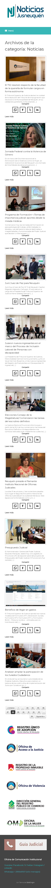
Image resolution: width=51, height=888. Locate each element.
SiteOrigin (30, 882)
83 (27, 708)
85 (38, 708)
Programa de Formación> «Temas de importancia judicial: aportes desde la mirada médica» (25, 217)
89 (18, 712)
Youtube (8, 865)
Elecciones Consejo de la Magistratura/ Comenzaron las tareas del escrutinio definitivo (24, 418)
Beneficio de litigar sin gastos (20, 609)
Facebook (18, 865)
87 (8, 712)
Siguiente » (40, 716)
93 (39, 712)
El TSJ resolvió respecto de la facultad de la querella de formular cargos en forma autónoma (25, 88)
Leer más (9, 116)
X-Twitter (29, 865)
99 (32, 716)
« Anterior (10, 708)
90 (23, 712)
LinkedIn (8, 868)
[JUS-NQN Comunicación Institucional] (25, 11)
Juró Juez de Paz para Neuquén (22, 283)
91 (28, 712)
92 (34, 712)
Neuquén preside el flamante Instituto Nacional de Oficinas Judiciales (21, 484)
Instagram (38, 865)
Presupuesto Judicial (16, 547)
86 (43, 708)
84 (33, 708)
